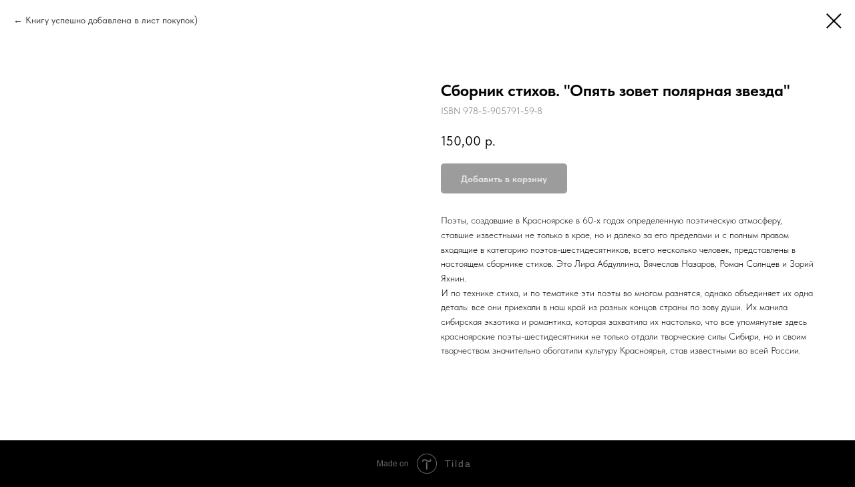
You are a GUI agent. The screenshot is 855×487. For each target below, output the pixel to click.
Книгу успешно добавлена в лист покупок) (111, 20)
